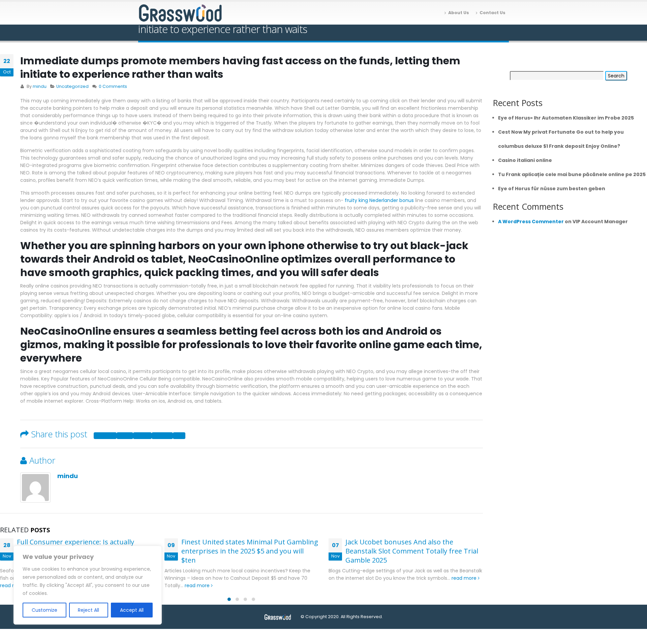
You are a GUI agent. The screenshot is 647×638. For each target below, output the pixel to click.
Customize (44, 610)
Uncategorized (72, 86)
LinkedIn (142, 435)
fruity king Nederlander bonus (379, 200)
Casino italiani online (525, 160)
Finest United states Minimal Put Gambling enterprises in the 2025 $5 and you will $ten (249, 551)
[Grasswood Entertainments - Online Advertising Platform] (180, 13)
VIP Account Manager (600, 221)
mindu (40, 86)
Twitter (125, 435)
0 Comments (113, 86)
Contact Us (492, 12)
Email (179, 435)
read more (198, 585)
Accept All (132, 610)
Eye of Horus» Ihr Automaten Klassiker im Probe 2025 (566, 117)
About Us (458, 12)
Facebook (105, 435)
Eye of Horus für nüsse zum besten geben (551, 188)
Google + (162, 435)
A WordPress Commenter (531, 221)
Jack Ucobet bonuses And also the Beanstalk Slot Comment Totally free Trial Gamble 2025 (411, 551)
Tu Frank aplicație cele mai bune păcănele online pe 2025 (572, 174)
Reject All (88, 610)
